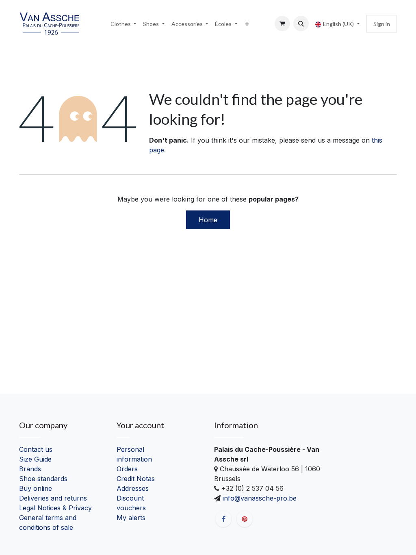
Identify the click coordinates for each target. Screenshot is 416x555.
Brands (30, 469)
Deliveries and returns (53, 498)
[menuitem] (123, 23)
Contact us (35, 449)
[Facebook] (223, 519)
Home (208, 220)
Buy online (35, 488)
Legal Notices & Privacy (55, 508)
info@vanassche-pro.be (259, 498)
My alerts (131, 518)
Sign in (381, 23)
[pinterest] (244, 519)
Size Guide (35, 459)
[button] (301, 23)
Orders (127, 469)
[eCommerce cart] (282, 23)
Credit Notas (136, 479)
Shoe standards (43, 479)
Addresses (133, 488)
